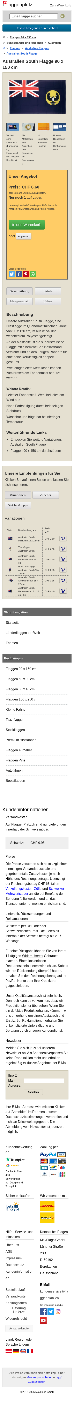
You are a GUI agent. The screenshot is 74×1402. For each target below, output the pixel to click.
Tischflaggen (15, 719)
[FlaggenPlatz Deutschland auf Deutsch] (16, 1352)
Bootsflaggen (15, 780)
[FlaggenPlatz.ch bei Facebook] (43, 1314)
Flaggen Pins (15, 760)
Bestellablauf (15, 1289)
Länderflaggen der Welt (23, 633)
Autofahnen (14, 770)
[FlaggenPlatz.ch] (19, 5)
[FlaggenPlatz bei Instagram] (58, 1314)
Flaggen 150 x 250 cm (22, 699)
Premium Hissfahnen (21, 740)
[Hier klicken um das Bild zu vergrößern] (37, 117)
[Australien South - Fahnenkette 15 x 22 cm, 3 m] (10, 593)
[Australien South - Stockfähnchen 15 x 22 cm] (10, 582)
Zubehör (45, 495)
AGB (9, 1251)
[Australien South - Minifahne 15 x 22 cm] (10, 541)
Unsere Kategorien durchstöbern (37, 28)
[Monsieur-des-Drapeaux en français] (30, 1352)
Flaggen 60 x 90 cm (20, 679)
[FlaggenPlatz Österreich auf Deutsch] (9, 1352)
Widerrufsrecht (16, 1318)
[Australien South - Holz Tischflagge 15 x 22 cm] (10, 572)
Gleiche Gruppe (18, 505)
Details (48, 291)
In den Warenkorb (26, 225)
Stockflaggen (15, 730)
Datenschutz (15, 1265)
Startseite (13, 622)
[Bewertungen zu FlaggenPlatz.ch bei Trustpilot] (15, 1160)
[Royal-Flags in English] (23, 1352)
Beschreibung (19, 291)
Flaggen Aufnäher (19, 750)
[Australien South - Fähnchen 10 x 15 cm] (10, 561)
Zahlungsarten (16, 1303)
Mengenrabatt (19, 301)
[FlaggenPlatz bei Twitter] (50, 1314)
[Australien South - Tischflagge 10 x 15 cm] (10, 551)
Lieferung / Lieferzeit (19, 1310)
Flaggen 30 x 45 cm (20, 689)
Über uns (12, 1245)
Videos (48, 301)
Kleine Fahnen (16, 709)
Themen (12, 643)
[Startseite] (3, 37)
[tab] (19, 291)
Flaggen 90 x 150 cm (21, 669)
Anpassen (23, 236)
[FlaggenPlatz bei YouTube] (43, 1322)
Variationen (18, 495)
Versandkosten (16, 1296)
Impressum (14, 1258)
